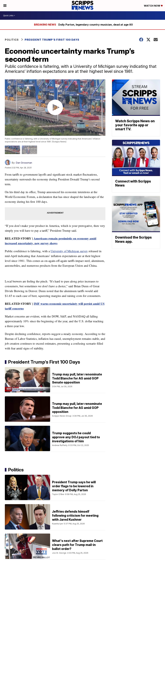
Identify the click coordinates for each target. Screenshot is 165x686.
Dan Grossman (24, 162)
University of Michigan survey (69, 251)
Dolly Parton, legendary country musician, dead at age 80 (95, 24)
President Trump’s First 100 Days (52, 39)
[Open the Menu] (4, 5)
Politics (12, 39)
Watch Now (152, 5)
